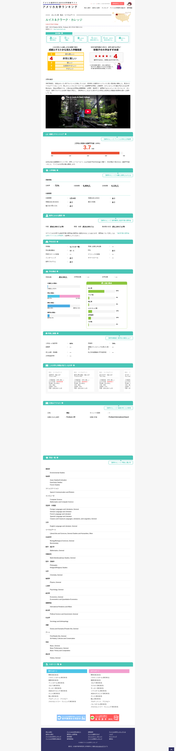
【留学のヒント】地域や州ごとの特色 (118, 408)
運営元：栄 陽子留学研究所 (103, 3)
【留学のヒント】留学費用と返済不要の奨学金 (115, 220)
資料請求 (90, 732)
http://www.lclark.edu (60, 29)
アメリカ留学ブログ (94, 734)
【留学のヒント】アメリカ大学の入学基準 (117, 139)
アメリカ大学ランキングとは (117, 732)
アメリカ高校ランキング (95, 739)
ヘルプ (93, 3)
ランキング (105, 8)
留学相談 (129, 8)
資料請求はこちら (117, 3)
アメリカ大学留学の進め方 (117, 8)
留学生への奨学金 (72, 734)
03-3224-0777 (100, 746)
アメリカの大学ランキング (53, 736)
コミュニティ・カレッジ (95, 736)
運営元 (111, 739)
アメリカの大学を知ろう (74, 732)
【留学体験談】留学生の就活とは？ (119, 338)
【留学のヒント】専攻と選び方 (120, 462)
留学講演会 (70, 739)
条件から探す (96, 8)
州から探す (87, 8)
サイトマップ (113, 736)
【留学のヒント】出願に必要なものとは (118, 175)
